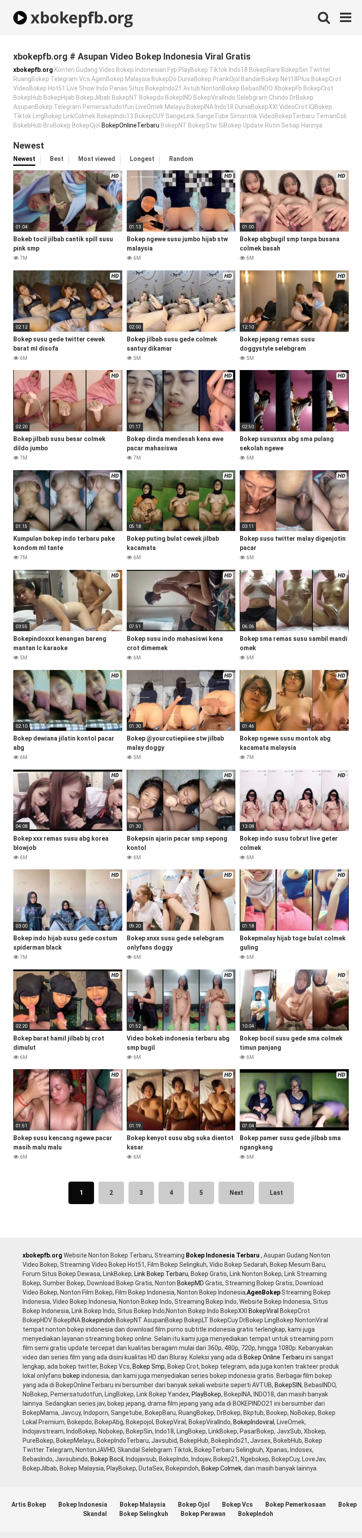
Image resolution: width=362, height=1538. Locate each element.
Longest (142, 158)
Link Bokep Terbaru (161, 1273)
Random (181, 158)
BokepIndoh (255, 1513)
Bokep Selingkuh (143, 1513)
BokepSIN (288, 1384)
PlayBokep (206, 1394)
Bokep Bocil (106, 1459)
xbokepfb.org (79, 17)
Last (276, 1192)
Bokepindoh (98, 1320)
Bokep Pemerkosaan (295, 1504)
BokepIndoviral (253, 1422)
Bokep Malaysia (143, 1504)
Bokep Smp (148, 1366)
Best (57, 158)
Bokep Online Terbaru (274, 1357)
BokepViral (264, 1310)
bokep (71, 1375)
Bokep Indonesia (82, 1504)
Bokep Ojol (194, 1504)
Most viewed (96, 158)
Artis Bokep (28, 1504)
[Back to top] (332, 1511)
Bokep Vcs (237, 1504)
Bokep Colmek (221, 1468)
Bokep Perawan (203, 1513)
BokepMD (190, 1283)
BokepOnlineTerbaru (130, 125)
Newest (24, 158)
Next (236, 1192)
